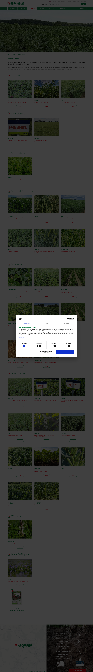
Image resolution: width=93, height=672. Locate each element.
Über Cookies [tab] (66, 323)
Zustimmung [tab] (27, 323)
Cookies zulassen (65, 352)
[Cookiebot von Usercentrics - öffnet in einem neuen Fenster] (68, 319)
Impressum (21, 337)
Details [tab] (46, 323)
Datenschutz (22, 338)
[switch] (39, 346)
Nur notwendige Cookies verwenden (46, 352)
